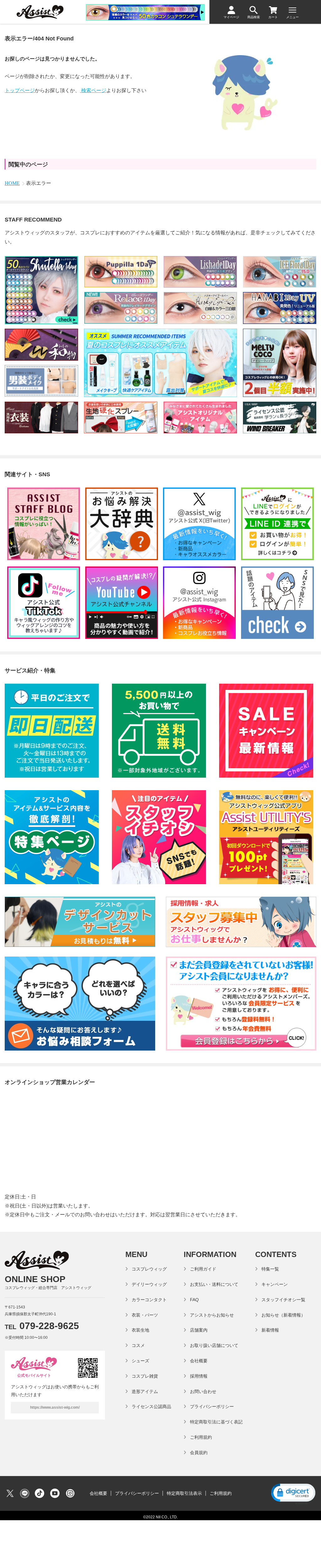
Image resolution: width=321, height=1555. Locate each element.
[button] (292, 1493)
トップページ (20, 90)
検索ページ (93, 90)
